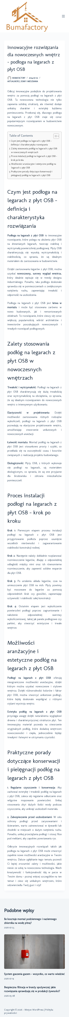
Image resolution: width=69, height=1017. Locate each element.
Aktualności (13, 81)
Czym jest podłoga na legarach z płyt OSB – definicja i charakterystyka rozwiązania (31, 142)
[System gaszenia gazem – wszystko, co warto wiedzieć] (34, 951)
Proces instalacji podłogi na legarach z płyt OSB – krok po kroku (34, 158)
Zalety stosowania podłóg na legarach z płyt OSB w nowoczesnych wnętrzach (34, 150)
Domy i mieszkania (29, 81)
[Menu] (63, 16)
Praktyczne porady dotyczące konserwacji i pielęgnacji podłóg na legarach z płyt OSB (31, 173)
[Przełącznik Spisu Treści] (54, 136)
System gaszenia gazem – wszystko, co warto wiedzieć (34, 974)
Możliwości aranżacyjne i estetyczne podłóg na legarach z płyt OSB (33, 165)
